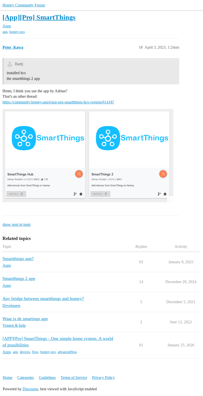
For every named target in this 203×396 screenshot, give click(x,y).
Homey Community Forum (23, 5)
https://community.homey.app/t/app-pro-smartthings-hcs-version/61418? (58, 102)
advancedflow (67, 352)
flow (35, 352)
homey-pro (17, 32)
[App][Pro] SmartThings (39, 17)
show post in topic (16, 224)
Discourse (30, 389)
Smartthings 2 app (18, 278)
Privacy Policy (103, 377)
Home (7, 377)
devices (25, 352)
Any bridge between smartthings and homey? (43, 298)
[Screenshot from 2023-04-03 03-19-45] (87, 155)
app (4, 32)
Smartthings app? (18, 258)
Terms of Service (74, 377)
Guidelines (47, 377)
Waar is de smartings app (25, 318)
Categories (25, 377)
